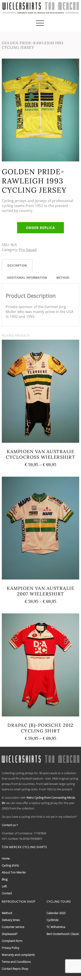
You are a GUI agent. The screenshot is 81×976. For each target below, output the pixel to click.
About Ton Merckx (14, 872)
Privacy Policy (10, 948)
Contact (7, 893)
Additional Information (27, 278)
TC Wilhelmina (56, 927)
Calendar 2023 (56, 913)
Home (6, 858)
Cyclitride (52, 920)
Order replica (40, 227)
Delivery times (11, 920)
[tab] (17, 265)
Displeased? (9, 934)
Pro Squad (28, 249)
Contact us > (10, 825)
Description (17, 265)
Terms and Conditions (16, 962)
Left (4, 886)
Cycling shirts (10, 865)
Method (63, 278)
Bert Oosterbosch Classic (63, 934)
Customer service (13, 927)
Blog (5, 879)
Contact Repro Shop (15, 969)
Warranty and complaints (18, 955)
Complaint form (12, 941)
